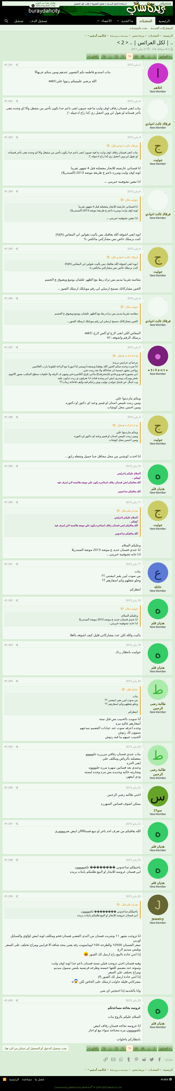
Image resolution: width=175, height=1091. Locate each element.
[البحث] (6, 21)
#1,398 (8, 860)
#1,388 (8, 417)
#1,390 (8, 502)
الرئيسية (164, 21)
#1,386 (8, 298)
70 (129, 56)
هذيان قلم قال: (129, 511)
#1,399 (8, 896)
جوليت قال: (131, 200)
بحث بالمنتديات (138, 28)
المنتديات (146, 21)
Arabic (165, 1079)
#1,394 (8, 681)
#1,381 (8, 65)
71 (122, 56)
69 (136, 56)
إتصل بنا (39, 1079)
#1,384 (8, 191)
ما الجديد (127, 21)
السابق (164, 56)
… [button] (149, 56)
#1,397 (8, 824)
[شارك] (17, 64)
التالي (94, 56)
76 (103, 56)
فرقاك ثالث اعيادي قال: (124, 146)
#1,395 (8, 747)
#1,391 (8, 564)
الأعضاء (107, 21)
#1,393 (8, 645)
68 (142, 56)
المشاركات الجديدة (162, 28)
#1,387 (8, 347)
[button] (118, 21)
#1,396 (8, 787)
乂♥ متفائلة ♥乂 (161, 49)
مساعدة (27, 1079)
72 (116, 56)
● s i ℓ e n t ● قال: (127, 356)
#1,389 (8, 466)
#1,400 (8, 1000)
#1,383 (8, 137)
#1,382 (8, 101)
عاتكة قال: (132, 689)
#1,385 (8, 249)
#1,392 (8, 600)
